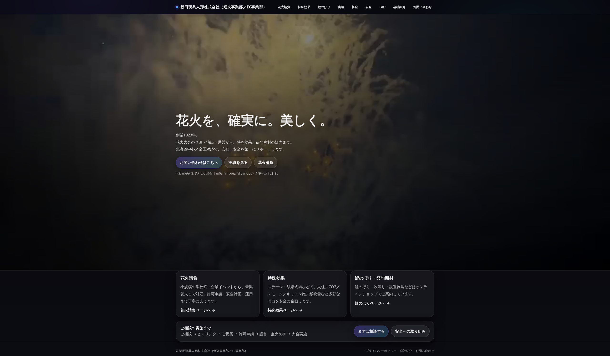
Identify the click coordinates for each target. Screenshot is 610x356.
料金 (355, 7)
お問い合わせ (422, 7)
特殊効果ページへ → (285, 310)
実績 (341, 7)
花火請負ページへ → (197, 310)
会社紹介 (399, 7)
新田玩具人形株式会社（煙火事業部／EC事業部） (224, 7)
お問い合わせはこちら (199, 162)
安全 (369, 7)
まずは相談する (371, 331)
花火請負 (284, 7)
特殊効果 (304, 7)
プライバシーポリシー (381, 351)
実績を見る (238, 162)
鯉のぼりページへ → (372, 303)
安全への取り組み (410, 331)
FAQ (382, 7)
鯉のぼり (324, 7)
